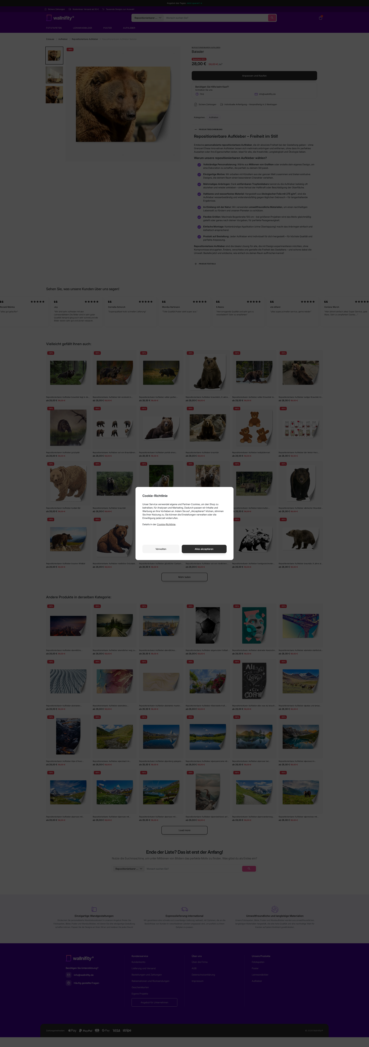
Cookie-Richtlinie (166, 524)
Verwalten (161, 549)
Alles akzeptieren (204, 549)
